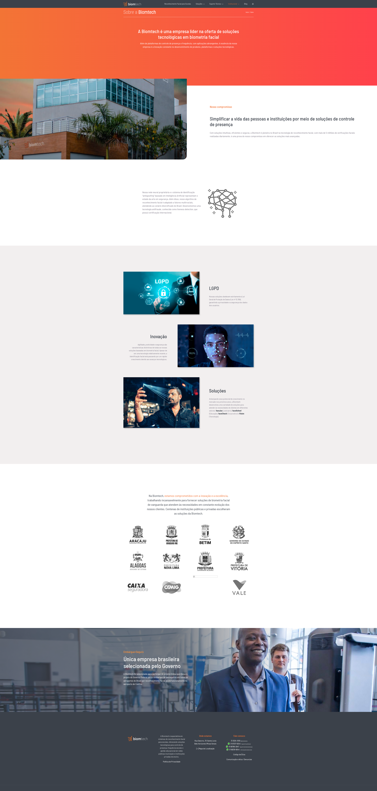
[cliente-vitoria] (239, 550)
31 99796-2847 (240, 746)
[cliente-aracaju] (137, 523)
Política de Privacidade (171, 761)
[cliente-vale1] (239, 576)
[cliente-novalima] (171, 550)
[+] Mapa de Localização (205, 748)
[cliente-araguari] (171, 523)
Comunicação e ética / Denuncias (239, 759)
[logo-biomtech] (132, 2)
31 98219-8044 (240, 749)
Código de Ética (239, 754)
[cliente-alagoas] (137, 550)
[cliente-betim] (205, 523)
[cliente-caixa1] (137, 576)
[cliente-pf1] (205, 576)
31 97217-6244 (240, 743)
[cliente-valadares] (205, 550)
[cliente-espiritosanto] (239, 523)
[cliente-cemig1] (171, 576)
